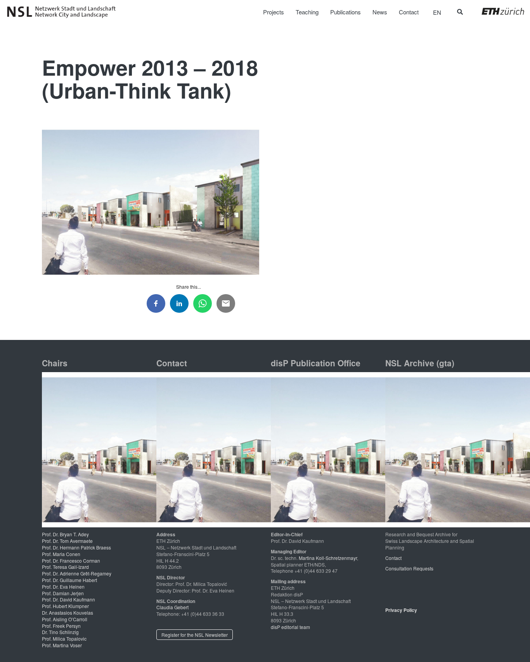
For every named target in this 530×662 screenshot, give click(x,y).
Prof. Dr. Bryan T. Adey (65, 534)
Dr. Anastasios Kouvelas (67, 612)
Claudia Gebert (172, 607)
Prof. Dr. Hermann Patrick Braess (76, 547)
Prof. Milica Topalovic (64, 638)
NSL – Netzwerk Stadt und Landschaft (64, 12)
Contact (393, 558)
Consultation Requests (409, 568)
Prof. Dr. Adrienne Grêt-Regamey (76, 573)
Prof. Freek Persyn (61, 625)
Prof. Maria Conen (61, 554)
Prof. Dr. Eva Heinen (63, 586)
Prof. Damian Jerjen (63, 593)
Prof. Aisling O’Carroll (64, 619)
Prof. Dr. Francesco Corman (71, 560)
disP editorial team (290, 627)
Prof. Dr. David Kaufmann (68, 599)
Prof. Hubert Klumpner (65, 606)
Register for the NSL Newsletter (194, 634)
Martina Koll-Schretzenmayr (328, 558)
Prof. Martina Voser (62, 645)
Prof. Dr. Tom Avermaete (67, 540)
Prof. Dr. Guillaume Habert (69, 580)
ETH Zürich (496, 11)
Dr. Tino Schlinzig (60, 632)
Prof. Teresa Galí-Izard (65, 566)
